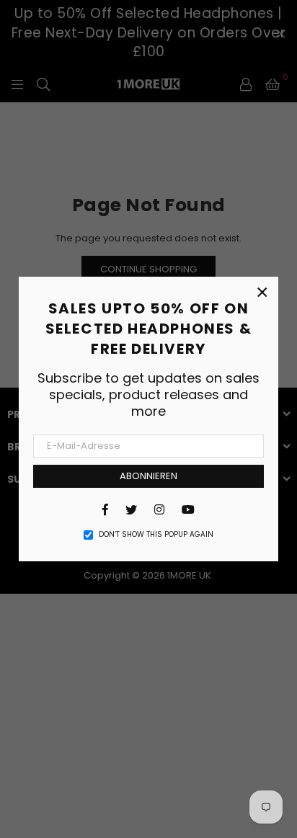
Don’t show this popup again (156, 535)
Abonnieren (148, 476)
